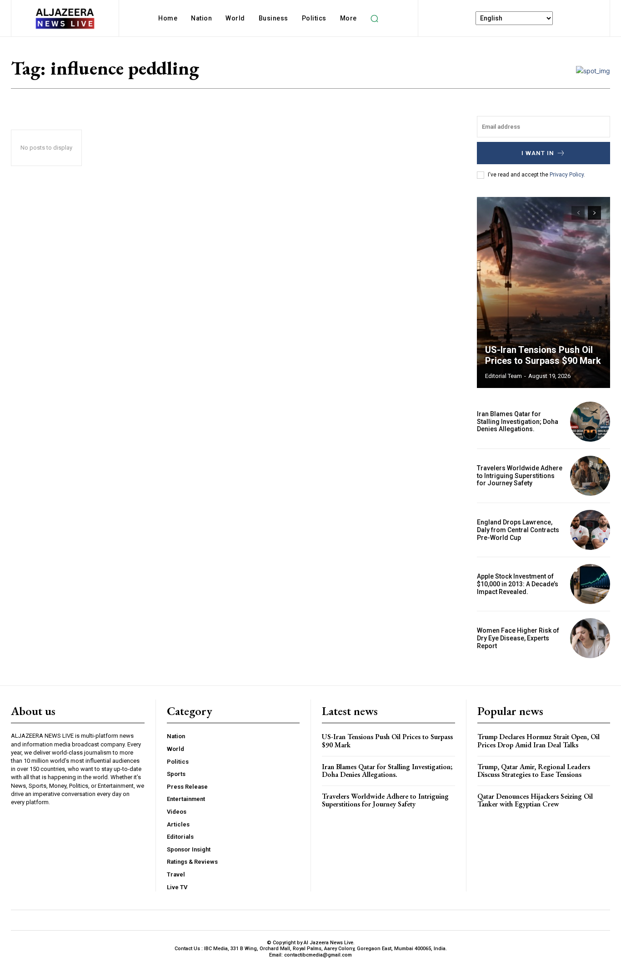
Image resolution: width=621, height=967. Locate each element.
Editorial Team (503, 376)
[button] (374, 18)
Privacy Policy (567, 174)
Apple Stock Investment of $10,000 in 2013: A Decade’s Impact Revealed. (517, 584)
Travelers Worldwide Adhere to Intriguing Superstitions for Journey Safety (519, 475)
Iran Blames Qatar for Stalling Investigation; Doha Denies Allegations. (517, 421)
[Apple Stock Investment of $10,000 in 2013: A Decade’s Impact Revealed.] (590, 584)
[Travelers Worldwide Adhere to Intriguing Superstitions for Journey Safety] (590, 476)
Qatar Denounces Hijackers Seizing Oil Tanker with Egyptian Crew (535, 800)
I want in (537, 153)
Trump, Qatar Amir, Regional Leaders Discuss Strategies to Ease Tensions (533, 771)
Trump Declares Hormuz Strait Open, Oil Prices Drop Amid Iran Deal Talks (538, 741)
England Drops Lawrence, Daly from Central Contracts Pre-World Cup (518, 530)
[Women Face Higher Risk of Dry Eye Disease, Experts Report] (590, 638)
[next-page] (594, 213)
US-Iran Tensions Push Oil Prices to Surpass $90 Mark (543, 355)
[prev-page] (578, 213)
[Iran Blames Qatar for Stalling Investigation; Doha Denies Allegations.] (590, 422)
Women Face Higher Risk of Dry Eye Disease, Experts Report (518, 638)
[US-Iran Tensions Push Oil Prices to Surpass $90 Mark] (544, 292)
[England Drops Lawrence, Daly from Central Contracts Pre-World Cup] (590, 530)
